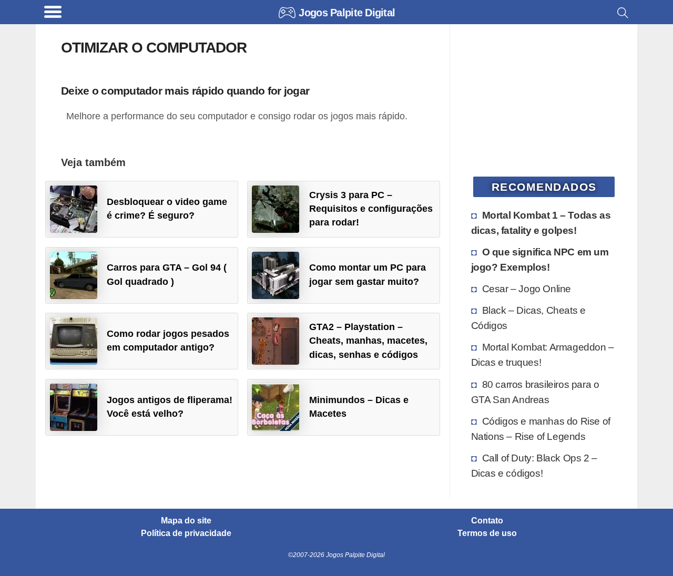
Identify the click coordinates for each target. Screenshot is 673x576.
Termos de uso (487, 533)
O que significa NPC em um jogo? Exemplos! (540, 259)
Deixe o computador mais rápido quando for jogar (185, 91)
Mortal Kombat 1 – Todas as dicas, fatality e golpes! (541, 222)
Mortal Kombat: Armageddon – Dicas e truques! (542, 354)
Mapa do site (186, 521)
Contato (487, 521)
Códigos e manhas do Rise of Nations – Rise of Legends (540, 428)
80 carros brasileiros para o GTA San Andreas (535, 391)
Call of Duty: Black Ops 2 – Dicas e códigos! (534, 465)
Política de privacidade (186, 533)
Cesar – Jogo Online (526, 288)
